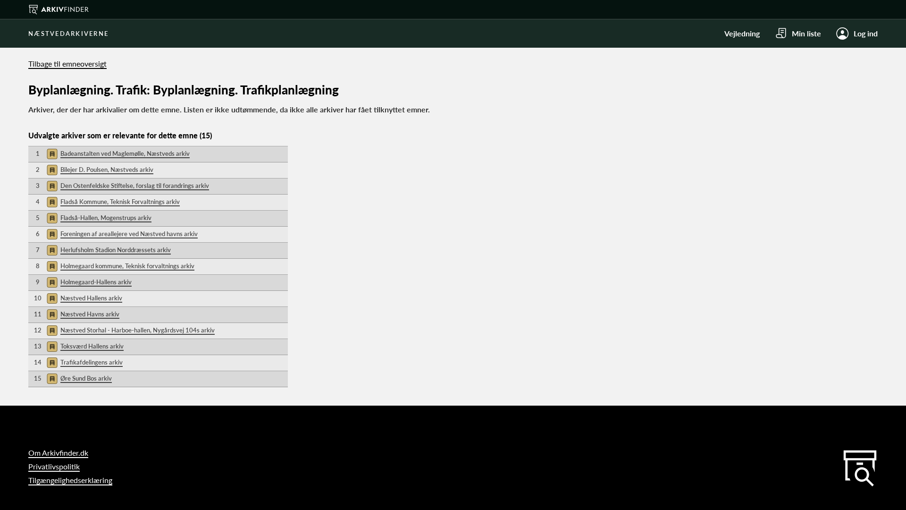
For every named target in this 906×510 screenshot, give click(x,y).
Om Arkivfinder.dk (58, 452)
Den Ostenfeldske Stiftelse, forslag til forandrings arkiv (134, 185)
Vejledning (742, 33)
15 (38, 378)
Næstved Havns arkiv (89, 314)
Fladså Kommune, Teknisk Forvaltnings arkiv (120, 201)
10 (38, 298)
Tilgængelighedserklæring (70, 480)
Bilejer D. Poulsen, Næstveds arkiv (106, 169)
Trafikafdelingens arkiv (91, 362)
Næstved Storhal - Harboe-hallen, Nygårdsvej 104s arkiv (137, 330)
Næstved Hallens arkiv (91, 298)
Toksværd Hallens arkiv (92, 346)
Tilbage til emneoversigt (67, 63)
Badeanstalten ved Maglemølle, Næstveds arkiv (125, 153)
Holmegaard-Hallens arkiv (96, 282)
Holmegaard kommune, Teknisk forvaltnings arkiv (127, 266)
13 (38, 346)
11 (38, 314)
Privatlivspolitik (54, 466)
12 (38, 330)
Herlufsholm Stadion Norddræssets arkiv (115, 250)
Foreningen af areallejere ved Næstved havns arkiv (129, 234)
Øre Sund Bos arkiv (86, 378)
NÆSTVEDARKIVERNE (68, 33)
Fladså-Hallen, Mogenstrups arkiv (105, 217)
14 (38, 362)
